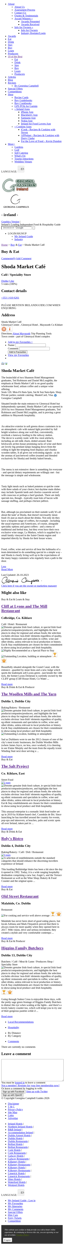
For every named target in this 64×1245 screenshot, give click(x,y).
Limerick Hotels (16, 1173)
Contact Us (20, 12)
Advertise (13, 1118)
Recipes (12, 82)
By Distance (14, 1033)
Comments (13, 1041)
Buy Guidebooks (23, 100)
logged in (20, 1082)
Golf (16, 150)
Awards (12, 36)
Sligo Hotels (14, 1179)
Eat (9, 39)
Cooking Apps (23, 126)
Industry (18, 239)
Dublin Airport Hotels (19, 1135)
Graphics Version (10, 221)
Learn (11, 50)
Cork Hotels (14, 1150)
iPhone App (27, 112)
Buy (10, 47)
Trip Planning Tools (41, 333)
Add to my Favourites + (20, 342)
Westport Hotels (16, 1185)
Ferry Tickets (14, 1218)
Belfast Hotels (15, 1144)
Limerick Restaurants (19, 1176)
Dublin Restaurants (18, 1141)
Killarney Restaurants (19, 1164)
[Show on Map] (4, 330)
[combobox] (21, 169)
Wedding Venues (23, 161)
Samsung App (28, 117)
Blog (10, 80)
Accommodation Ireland (20, 1132)
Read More (7, 569)
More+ (11, 144)
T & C (11, 1106)
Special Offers (15, 88)
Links (11, 1115)
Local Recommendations (21, 1022)
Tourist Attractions (23, 158)
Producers (13, 53)
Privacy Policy (15, 1109)
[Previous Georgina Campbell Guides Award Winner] (54, 654)
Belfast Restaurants (18, 1147)
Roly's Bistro (12, 838)
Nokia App (26, 120)
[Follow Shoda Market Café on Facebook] (3, 302)
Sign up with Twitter (37, 1091)
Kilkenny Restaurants (19, 1170)
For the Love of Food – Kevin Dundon (41, 141)
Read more (7, 684)
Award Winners (23, 18)
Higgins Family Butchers (22, 948)
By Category (14, 1035)
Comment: (13, 348)
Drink (11, 42)
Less (3, 566)
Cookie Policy (22, 1234)
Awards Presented (30, 21)
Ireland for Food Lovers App (36, 123)
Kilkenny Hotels (16, 1167)
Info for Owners (23, 27)
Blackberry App (29, 115)
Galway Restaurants (18, 1158)
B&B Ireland (14, 1129)
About (11, 4)
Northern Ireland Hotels (20, 1126)
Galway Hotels (15, 1155)
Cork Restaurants (17, 1153)
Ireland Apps (22, 109)
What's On (19, 155)
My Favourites (15, 1203)
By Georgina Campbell (26, 85)
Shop (10, 94)
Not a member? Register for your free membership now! (30, 1085)
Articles (12, 77)
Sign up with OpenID (12, 1095)
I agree (7, 1239)
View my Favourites (18, 355)
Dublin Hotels (15, 1138)
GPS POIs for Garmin (25, 106)
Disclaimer (13, 1103)
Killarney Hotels (16, 1161)
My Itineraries (15, 1206)
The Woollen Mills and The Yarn (28, 694)
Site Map (12, 1112)
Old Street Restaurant (20, 896)
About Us (19, 7)
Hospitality (13, 1027)
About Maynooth (21, 333)
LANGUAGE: (9, 171)
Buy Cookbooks (23, 103)
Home (4, 244)
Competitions (15, 91)
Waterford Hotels (17, 1182)
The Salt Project (15, 766)
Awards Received (30, 24)
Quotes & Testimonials (26, 15)
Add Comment (23, 258)
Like (11, 281)
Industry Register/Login (33, 33)
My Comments (15, 1209)
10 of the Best (15, 56)
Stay (10, 44)
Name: (11, 345)
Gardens (18, 147)
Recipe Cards (21, 97)
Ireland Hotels (15, 1123)
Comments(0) (8, 258)
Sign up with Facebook (13, 1091)
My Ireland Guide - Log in (21, 1200)
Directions (6, 333)
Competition (14, 1221)
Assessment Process (24, 9)
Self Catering (21, 152)
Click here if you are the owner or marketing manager (29, 585)
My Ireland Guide (23, 236)
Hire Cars (13, 1215)
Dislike (5, 281)
